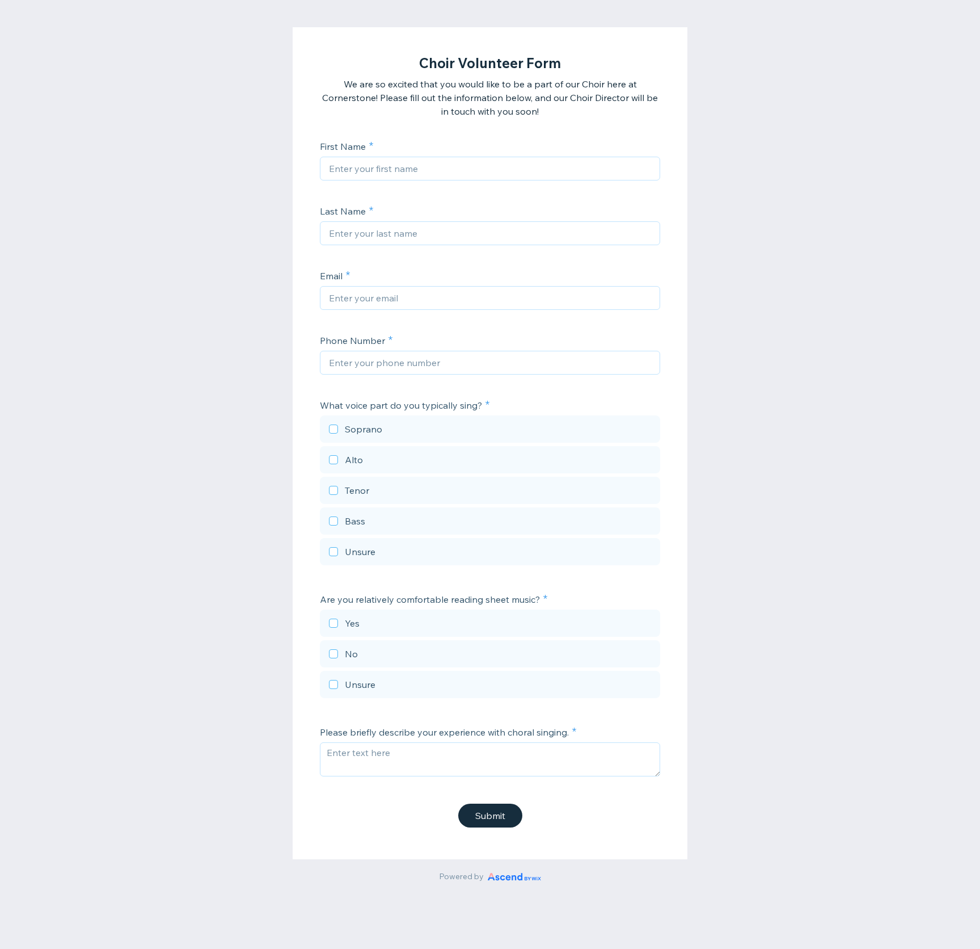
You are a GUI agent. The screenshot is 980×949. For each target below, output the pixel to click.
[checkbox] (490, 430)
